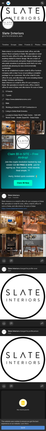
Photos (37, 45)
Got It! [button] (23, 428)
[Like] (23, 261)
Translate (16, 197)
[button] (42, 3)
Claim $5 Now (23, 183)
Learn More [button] (25, 424)
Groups (13, 45)
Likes (20, 45)
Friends (28, 45)
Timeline (5, 45)
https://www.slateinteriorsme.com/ (18, 99)
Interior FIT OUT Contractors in (25, 107)
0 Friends (9, 91)
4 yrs (9, 197)
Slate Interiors (14, 195)
